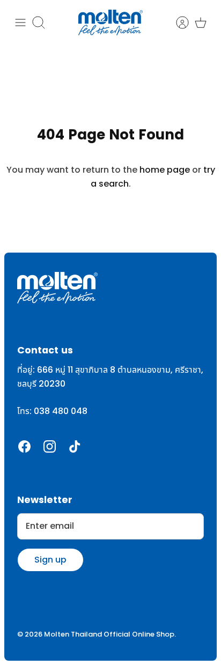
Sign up (50, 559)
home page (164, 170)
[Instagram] (49, 446)
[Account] (177, 22)
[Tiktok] (74, 446)
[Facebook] (24, 446)
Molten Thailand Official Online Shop (109, 634)
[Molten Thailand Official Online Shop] (110, 22)
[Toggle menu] (20, 22)
